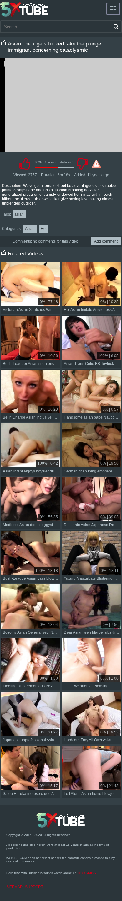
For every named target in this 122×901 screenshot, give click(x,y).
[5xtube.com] (24, 9)
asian (19, 214)
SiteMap (14, 887)
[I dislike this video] (82, 164)
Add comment (106, 241)
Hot (44, 229)
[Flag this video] (96, 164)
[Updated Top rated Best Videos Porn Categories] (113, 9)
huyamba (87, 873)
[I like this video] (25, 164)
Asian (30, 229)
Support (34, 887)
